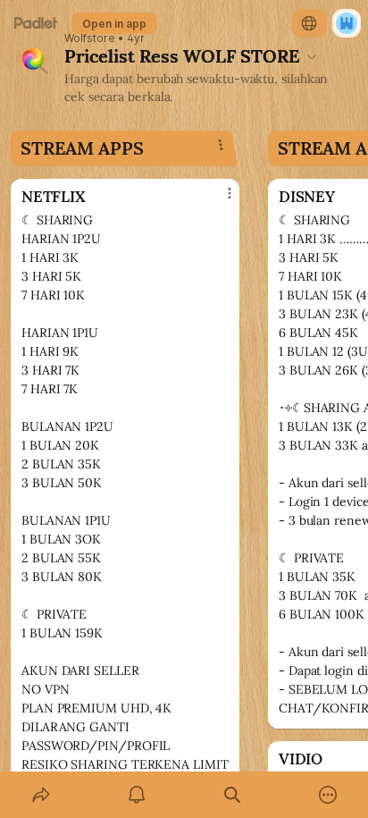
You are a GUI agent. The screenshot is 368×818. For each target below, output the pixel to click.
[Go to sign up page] (346, 23)
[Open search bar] (232, 794)
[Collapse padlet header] (311, 56)
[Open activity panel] (136, 795)
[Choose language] (309, 23)
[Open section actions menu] (220, 144)
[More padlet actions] (327, 795)
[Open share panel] (41, 795)
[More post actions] (218, 200)
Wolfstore (89, 38)
